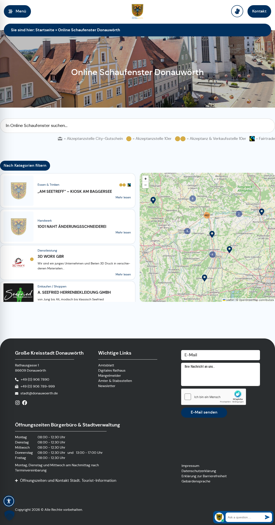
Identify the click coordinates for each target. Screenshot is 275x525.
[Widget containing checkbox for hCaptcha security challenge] (213, 397)
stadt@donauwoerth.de (39, 393)
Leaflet (229, 299)
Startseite (44, 29)
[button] (153, 200)
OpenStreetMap (248, 299)
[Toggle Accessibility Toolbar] (8, 501)
